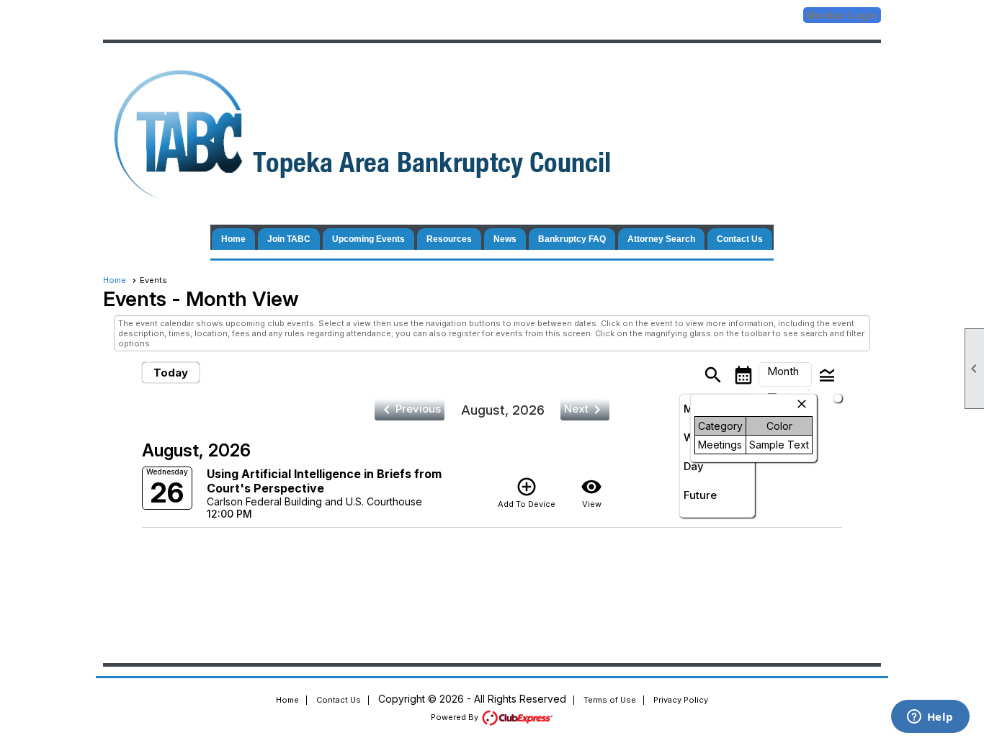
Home (233, 239)
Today (170, 372)
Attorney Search (661, 239)
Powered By (455, 717)
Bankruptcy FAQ (572, 239)
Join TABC (288, 239)
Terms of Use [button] (609, 700)
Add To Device (526, 492)
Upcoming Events (368, 239)
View (591, 492)
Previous (409, 409)
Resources (449, 239)
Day (694, 466)
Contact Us (740, 239)
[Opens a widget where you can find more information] (930, 718)
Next (585, 409)
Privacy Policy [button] (680, 700)
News (504, 239)
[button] (785, 374)
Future (700, 495)
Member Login (842, 15)
